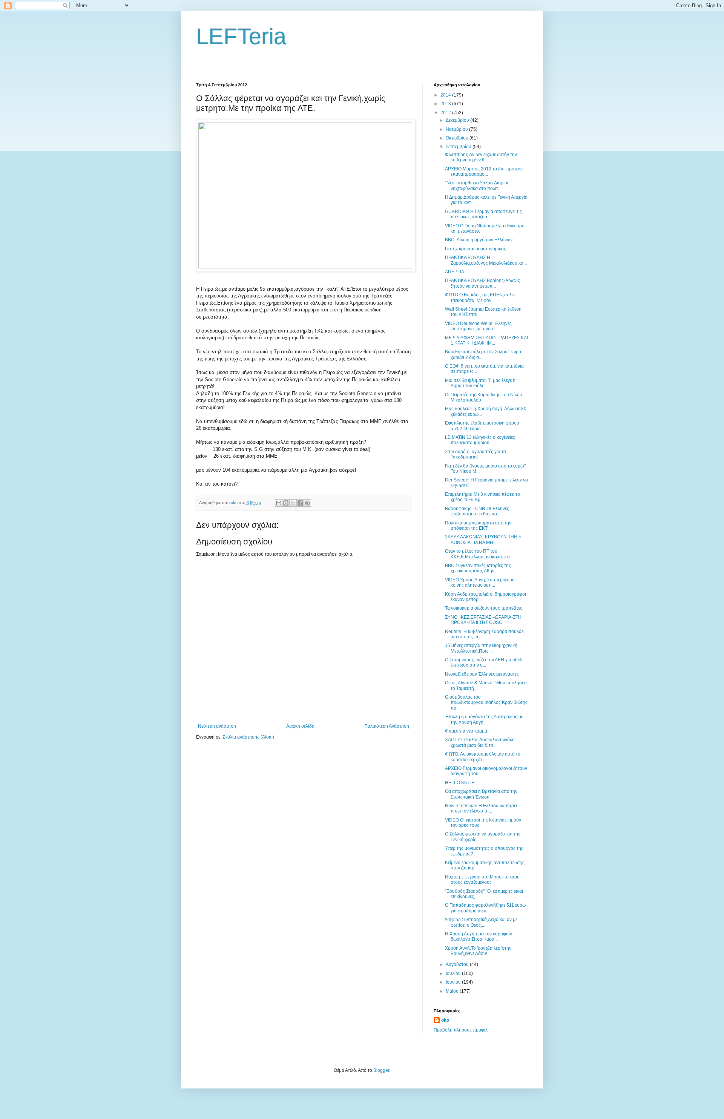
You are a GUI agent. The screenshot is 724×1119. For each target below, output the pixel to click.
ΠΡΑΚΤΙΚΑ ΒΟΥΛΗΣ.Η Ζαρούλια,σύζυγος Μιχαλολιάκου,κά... (486, 260)
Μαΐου (453, 991)
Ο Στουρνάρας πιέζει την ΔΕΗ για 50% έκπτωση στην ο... (483, 662)
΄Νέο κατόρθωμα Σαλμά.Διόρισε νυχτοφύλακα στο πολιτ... (477, 185)
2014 (446, 95)
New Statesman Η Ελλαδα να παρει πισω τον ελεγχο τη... (481, 808)
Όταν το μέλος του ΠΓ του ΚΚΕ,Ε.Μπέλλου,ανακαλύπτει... (479, 554)
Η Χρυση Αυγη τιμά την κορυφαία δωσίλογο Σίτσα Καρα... (478, 936)
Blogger (381, 1070)
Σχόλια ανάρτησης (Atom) (248, 737)
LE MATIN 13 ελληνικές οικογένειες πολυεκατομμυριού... (480, 440)
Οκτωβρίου (457, 138)
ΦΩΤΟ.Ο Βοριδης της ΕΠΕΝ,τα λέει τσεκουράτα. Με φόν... (481, 297)
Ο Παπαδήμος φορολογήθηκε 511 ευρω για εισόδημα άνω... (485, 908)
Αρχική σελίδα (300, 726)
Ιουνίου (454, 982)
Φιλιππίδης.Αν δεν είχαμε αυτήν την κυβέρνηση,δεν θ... (481, 157)
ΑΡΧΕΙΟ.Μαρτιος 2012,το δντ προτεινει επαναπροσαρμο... (485, 171)
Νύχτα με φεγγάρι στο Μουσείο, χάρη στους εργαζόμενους (482, 879)
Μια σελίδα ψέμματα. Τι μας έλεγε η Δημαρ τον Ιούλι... (480, 383)
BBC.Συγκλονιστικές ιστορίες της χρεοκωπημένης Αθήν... (478, 568)
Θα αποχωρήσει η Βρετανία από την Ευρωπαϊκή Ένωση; (481, 794)
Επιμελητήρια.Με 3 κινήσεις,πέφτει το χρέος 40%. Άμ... (482, 497)
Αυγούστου (458, 964)
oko (445, 1020)
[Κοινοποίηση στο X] (293, 503)
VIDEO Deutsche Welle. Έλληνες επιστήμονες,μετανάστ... (478, 326)
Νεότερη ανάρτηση (217, 726)
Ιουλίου (454, 973)
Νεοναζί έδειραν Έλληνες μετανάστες (482, 674)
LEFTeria (241, 36)
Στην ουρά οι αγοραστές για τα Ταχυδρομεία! (475, 454)
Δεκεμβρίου (458, 120)
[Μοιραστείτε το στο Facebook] (300, 503)
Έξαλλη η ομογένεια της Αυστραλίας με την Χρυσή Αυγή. (484, 719)
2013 (446, 103)
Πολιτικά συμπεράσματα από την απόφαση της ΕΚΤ (478, 525)
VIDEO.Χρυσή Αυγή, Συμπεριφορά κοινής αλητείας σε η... (480, 582)
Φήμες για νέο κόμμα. (466, 731)
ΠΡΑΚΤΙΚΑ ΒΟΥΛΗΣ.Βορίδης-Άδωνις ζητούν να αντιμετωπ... (482, 283)
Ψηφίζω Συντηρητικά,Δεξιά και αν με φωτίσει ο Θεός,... (481, 922)
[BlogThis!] (286, 503)
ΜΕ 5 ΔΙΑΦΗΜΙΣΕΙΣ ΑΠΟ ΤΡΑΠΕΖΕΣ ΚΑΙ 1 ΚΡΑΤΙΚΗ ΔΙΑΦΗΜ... (486, 340)
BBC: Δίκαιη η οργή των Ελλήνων (478, 239)
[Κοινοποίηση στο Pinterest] (307, 503)
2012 (446, 112)
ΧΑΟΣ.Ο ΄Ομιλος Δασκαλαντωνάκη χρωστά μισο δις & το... (480, 742)
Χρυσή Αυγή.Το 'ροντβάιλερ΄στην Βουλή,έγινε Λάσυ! (478, 951)
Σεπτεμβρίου (459, 146)
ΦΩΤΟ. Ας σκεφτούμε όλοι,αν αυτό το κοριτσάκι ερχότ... (482, 756)
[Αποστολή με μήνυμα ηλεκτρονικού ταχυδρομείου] (278, 503)
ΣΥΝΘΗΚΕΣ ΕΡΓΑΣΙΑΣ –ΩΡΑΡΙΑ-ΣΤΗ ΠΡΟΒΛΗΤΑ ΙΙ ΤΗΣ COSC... (483, 620)
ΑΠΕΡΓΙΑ (454, 271)
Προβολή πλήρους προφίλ (461, 1030)
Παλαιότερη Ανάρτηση (386, 726)
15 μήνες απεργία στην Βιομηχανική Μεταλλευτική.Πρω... (481, 648)
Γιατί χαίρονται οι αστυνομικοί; (475, 248)
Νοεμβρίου (457, 129)
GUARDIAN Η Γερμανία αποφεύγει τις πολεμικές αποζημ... (483, 214)
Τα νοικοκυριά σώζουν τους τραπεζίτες (483, 608)
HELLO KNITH (460, 782)
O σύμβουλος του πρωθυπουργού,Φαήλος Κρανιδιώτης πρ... (486, 702)
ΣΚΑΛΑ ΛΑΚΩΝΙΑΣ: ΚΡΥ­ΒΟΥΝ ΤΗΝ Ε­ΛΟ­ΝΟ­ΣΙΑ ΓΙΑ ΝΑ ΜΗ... (484, 539)
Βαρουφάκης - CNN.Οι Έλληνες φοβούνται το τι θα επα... (477, 511)
